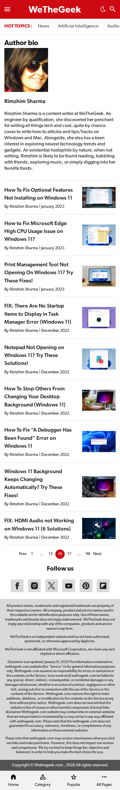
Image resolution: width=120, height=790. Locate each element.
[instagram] (34, 591)
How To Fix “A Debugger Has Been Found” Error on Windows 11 (38, 438)
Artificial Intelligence (78, 26)
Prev (23, 554)
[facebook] (17, 591)
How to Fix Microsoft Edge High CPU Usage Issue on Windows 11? (35, 231)
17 (69, 554)
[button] (103, 10)
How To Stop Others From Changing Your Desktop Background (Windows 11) (35, 396)
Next (97, 554)
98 (88, 554)
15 (51, 554)
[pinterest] (86, 591)
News (43, 26)
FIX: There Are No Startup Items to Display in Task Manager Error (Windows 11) (37, 314)
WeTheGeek (55, 10)
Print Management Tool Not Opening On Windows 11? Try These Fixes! (38, 272)
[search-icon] (113, 9)
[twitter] (51, 591)
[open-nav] (7, 9)
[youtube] (68, 591)
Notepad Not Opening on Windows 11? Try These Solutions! (34, 355)
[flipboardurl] (103, 591)
